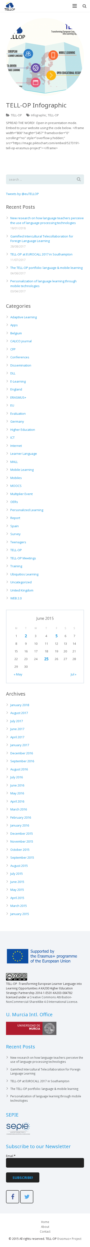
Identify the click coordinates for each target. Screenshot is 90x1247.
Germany (17, 421)
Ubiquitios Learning (24, 574)
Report (15, 518)
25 (46, 659)
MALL (14, 462)
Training (16, 566)
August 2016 (19, 769)
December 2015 (21, 833)
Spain (14, 526)
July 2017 (16, 721)
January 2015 (19, 914)
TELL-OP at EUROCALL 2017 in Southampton (41, 254)
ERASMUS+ (18, 397)
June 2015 (17, 882)
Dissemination (20, 365)
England (16, 389)
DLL (12, 373)
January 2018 (19, 705)
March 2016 (18, 809)
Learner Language (23, 453)
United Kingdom (21, 590)
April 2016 (17, 801)
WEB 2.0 (16, 598)
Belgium (16, 333)
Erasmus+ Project (69, 1239)
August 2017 (19, 713)
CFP (13, 349)
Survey (15, 534)
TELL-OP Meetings (23, 558)
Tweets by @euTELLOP (22, 194)
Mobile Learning (22, 469)
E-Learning (18, 381)
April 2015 (17, 898)
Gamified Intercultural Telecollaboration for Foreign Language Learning (41, 238)
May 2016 (17, 793)
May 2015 (17, 889)
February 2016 (20, 817)
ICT (12, 437)
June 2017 (17, 729)
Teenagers (18, 542)
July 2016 (16, 777)
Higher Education (22, 429)
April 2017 (17, 737)
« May (18, 674)
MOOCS (16, 486)
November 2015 (21, 841)
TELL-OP (16, 115)
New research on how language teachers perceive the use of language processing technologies (47, 220)
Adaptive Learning (23, 317)
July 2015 (16, 873)
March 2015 (18, 906)
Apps (14, 325)
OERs (14, 502)
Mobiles (16, 478)
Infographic (38, 115)
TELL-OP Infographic (36, 105)
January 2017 (19, 745)
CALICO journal (21, 341)
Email (10, 1156)
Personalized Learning (26, 510)
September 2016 (22, 761)
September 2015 (22, 857)
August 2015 (19, 865)
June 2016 (17, 785)
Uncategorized (21, 582)
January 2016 (19, 825)
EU (12, 405)
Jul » (73, 674)
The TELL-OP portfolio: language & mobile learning (46, 268)
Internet (16, 445)
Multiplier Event (21, 494)
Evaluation (18, 413)
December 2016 (21, 753)
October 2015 (20, 849)
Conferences (19, 357)
